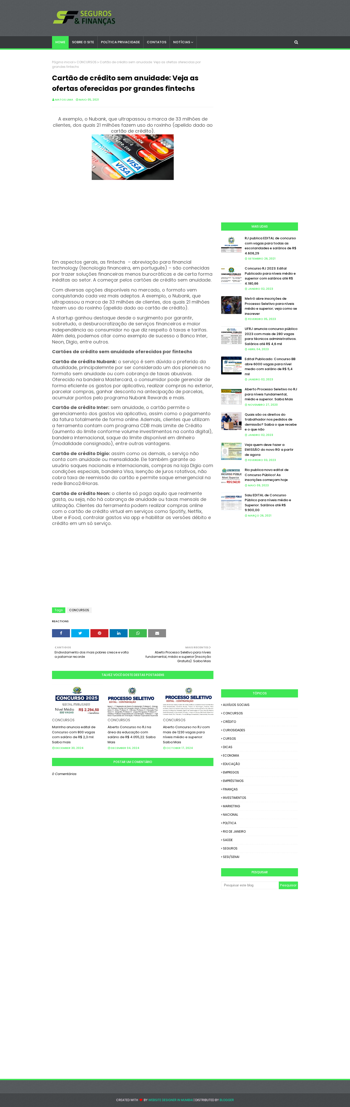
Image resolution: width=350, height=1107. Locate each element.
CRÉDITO (229, 721)
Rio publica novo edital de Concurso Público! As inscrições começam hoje (267, 474)
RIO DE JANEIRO (234, 831)
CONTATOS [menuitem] (156, 42)
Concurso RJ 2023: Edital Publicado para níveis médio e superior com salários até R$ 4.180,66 (270, 276)
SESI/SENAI (231, 857)
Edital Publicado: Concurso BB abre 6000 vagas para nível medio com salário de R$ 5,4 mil (270, 367)
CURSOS (229, 738)
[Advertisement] (132, 217)
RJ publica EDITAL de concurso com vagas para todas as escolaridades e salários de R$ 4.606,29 (270, 246)
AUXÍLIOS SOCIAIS (236, 705)
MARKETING (231, 806)
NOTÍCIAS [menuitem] (181, 42)
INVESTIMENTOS (234, 798)
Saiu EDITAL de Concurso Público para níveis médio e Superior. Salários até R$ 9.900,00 (268, 503)
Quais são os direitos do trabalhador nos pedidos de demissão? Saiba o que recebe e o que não (271, 422)
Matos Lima (64, 100)
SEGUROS (230, 848)
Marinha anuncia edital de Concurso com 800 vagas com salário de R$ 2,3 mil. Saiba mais (74, 735)
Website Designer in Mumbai (170, 1100)
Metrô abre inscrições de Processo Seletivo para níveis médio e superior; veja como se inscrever (271, 306)
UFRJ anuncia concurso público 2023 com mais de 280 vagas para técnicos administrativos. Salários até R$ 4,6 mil (271, 336)
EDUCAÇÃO (231, 764)
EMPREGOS (231, 772)
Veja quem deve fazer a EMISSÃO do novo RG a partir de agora (269, 449)
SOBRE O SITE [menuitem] (83, 42)
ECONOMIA (231, 755)
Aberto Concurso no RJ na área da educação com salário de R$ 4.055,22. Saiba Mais (132, 735)
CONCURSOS (87, 62)
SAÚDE (228, 840)
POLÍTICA (229, 823)
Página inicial (63, 62)
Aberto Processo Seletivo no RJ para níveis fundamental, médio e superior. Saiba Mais (271, 394)
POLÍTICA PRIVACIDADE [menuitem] (120, 42)
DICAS (227, 747)
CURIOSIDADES (234, 730)
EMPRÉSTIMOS (233, 781)
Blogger (227, 1100)
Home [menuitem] (60, 42)
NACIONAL (230, 814)
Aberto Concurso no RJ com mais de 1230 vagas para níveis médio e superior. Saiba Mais (186, 735)
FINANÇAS (230, 789)
